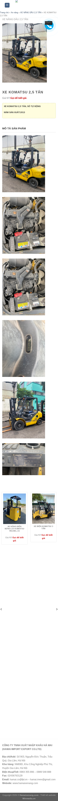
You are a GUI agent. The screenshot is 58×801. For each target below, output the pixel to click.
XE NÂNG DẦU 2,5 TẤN (30, 12)
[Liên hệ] (48, 23)
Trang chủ (4, 12)
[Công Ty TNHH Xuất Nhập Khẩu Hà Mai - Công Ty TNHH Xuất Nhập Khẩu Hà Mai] (31, 5)
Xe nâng (14, 12)
